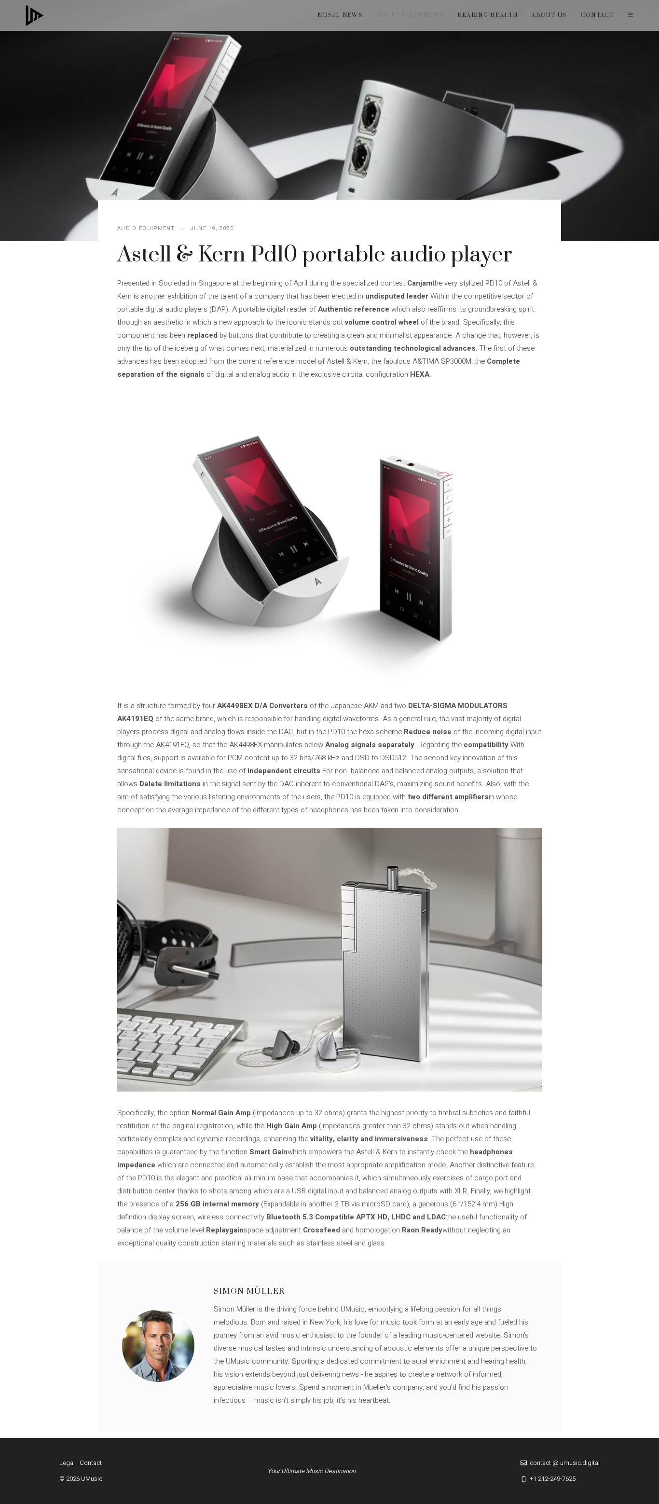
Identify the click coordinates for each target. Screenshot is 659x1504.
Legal (67, 1462)
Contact (597, 15)
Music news (340, 15)
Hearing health (487, 15)
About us (549, 15)
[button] (630, 15)
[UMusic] (34, 15)
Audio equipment (410, 15)
